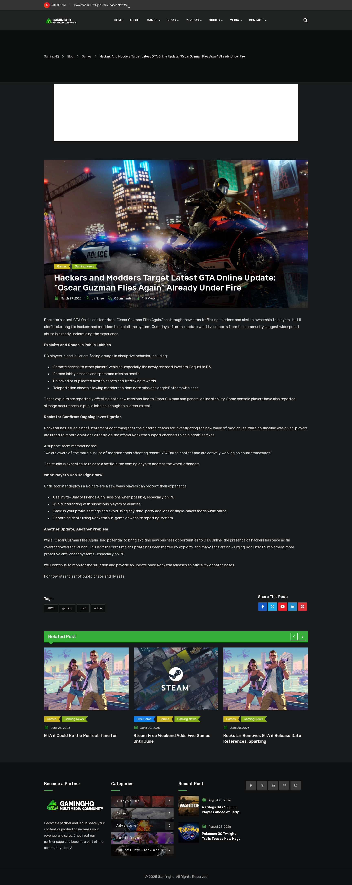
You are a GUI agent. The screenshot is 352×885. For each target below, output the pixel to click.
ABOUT (135, 20)
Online (98, 608)
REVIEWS (192, 20)
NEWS (171, 20)
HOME (118, 20)
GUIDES (214, 20)
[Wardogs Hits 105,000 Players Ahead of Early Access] (188, 806)
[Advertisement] (176, 112)
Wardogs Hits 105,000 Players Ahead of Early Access (220, 812)
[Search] (305, 20)
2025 (51, 608)
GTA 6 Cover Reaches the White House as (265, 735)
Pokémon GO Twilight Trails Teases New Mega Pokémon (109, 5)
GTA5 (83, 608)
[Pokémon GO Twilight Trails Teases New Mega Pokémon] (188, 832)
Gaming (67, 608)
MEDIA (234, 20)
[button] (294, 636)
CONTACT (256, 20)
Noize (100, 298)
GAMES (152, 20)
